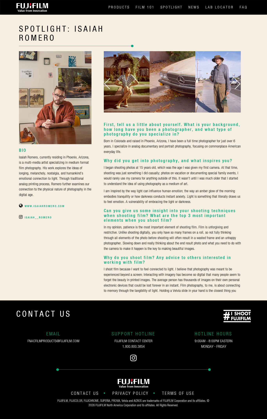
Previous (109, 83)
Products (119, 7)
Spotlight (171, 7)
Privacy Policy (130, 393)
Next (235, 83)
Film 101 (145, 7)
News (194, 7)
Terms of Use (178, 393)
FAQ (244, 7)
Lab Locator (219, 7)
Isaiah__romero (38, 217)
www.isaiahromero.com (45, 206)
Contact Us (85, 393)
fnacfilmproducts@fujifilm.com (53, 341)
